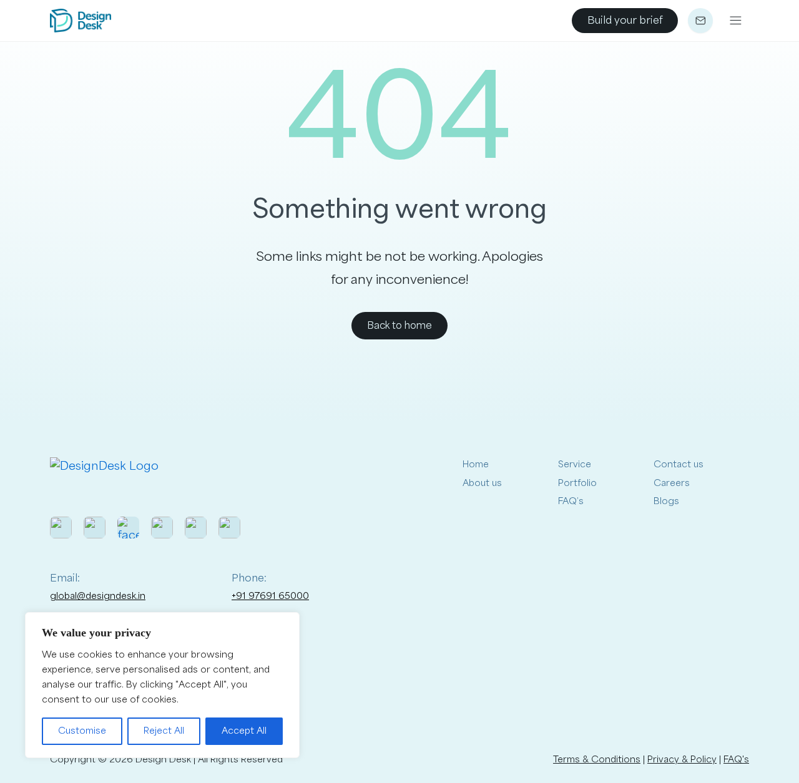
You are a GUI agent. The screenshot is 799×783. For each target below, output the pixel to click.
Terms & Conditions (596, 759)
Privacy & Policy (682, 759)
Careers (672, 483)
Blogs (666, 501)
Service (574, 464)
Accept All (244, 731)
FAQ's (736, 759)
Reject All (164, 731)
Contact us (678, 464)
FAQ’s (571, 501)
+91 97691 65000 (270, 596)
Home (476, 464)
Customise (82, 731)
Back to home (399, 325)
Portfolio (577, 483)
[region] (162, 685)
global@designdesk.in (97, 596)
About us (482, 483)
